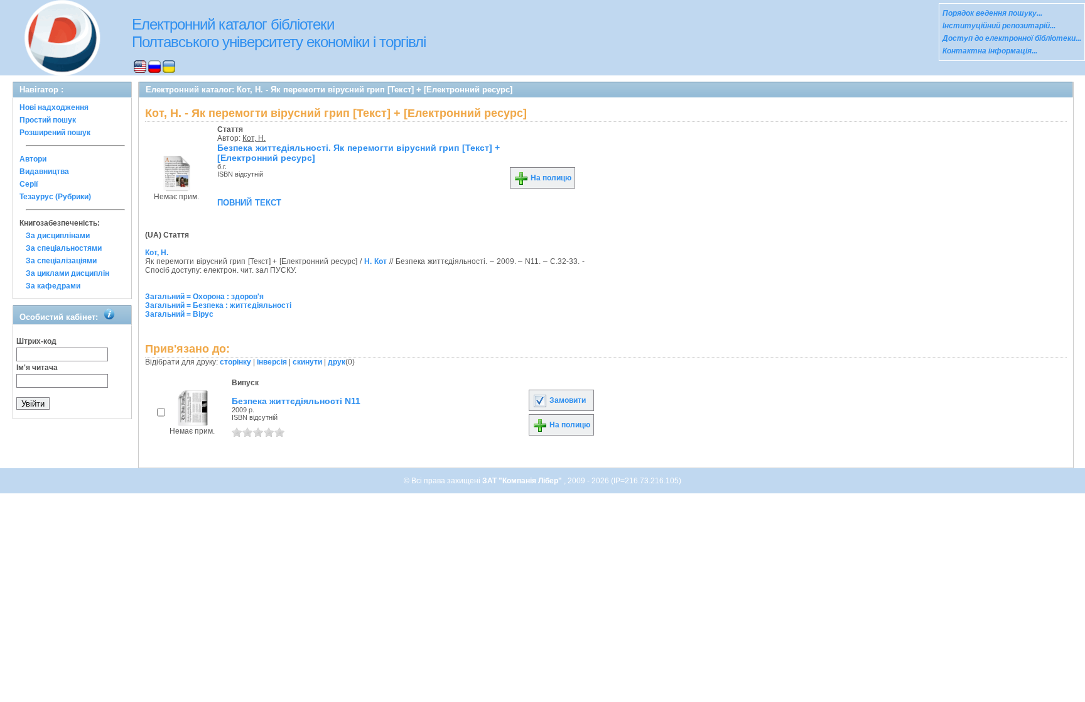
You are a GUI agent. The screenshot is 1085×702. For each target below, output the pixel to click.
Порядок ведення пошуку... (992, 13)
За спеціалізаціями (61, 260)
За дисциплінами (58, 235)
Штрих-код (36, 341)
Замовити (567, 400)
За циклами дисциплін (67, 273)
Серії (28, 184)
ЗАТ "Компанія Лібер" (523, 480)
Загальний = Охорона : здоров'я (204, 296)
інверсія (272, 362)
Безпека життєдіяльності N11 (296, 401)
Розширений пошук (54, 132)
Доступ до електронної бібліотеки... (1011, 38)
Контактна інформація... (989, 51)
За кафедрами (53, 286)
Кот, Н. (254, 138)
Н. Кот (375, 261)
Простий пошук (47, 120)
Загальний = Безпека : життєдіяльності (218, 305)
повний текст (249, 201)
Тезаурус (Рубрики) (55, 196)
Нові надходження (54, 107)
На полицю (550, 177)
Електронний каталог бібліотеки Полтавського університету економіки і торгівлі (279, 33)
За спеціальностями (64, 248)
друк (336, 362)
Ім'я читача (37, 367)
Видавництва (44, 171)
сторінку (235, 362)
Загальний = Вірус (179, 314)
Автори (32, 159)
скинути (307, 362)
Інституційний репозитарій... (998, 25)
